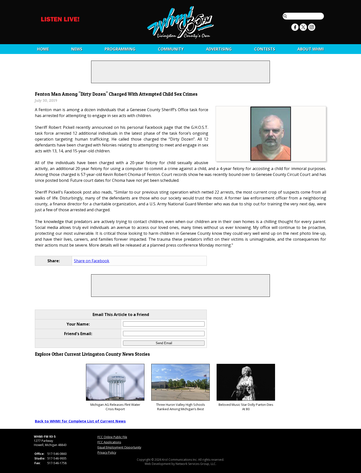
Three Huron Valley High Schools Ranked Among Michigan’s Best (180, 406)
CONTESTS (264, 49)
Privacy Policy (106, 452)
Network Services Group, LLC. (196, 464)
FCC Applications (109, 442)
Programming (120, 49)
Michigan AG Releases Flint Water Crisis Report (115, 406)
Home (43, 49)
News (76, 49)
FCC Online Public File (112, 437)
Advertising (219, 49)
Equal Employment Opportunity (119, 447)
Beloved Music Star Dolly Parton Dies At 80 (246, 406)
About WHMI (310, 49)
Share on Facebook (91, 260)
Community (171, 49)
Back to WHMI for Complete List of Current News (80, 421)
